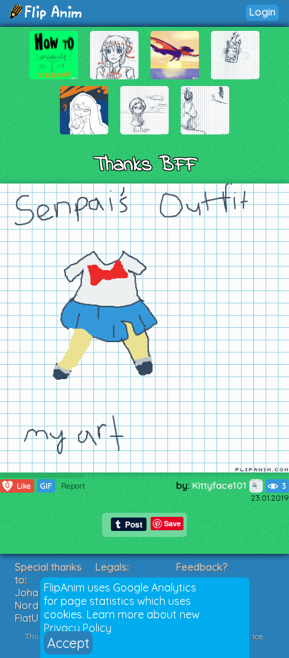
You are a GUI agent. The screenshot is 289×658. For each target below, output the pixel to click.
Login (262, 11)
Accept (68, 642)
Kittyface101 (220, 485)
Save (172, 523)
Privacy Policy (78, 627)
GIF (46, 486)
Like (18, 486)
